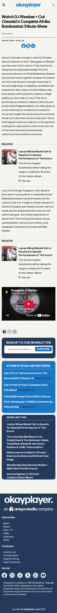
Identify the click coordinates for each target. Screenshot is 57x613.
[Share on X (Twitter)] (28, 46)
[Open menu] (4, 5)
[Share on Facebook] (23, 46)
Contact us (9, 552)
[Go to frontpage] (28, 5)
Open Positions (11, 562)
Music (6, 526)
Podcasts (8, 536)
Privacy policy (10, 555)
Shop (6, 540)
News (6, 523)
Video (6, 533)
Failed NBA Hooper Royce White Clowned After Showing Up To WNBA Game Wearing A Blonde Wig (28, 401)
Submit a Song (11, 558)
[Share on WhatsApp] (33, 46)
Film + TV (8, 530)
